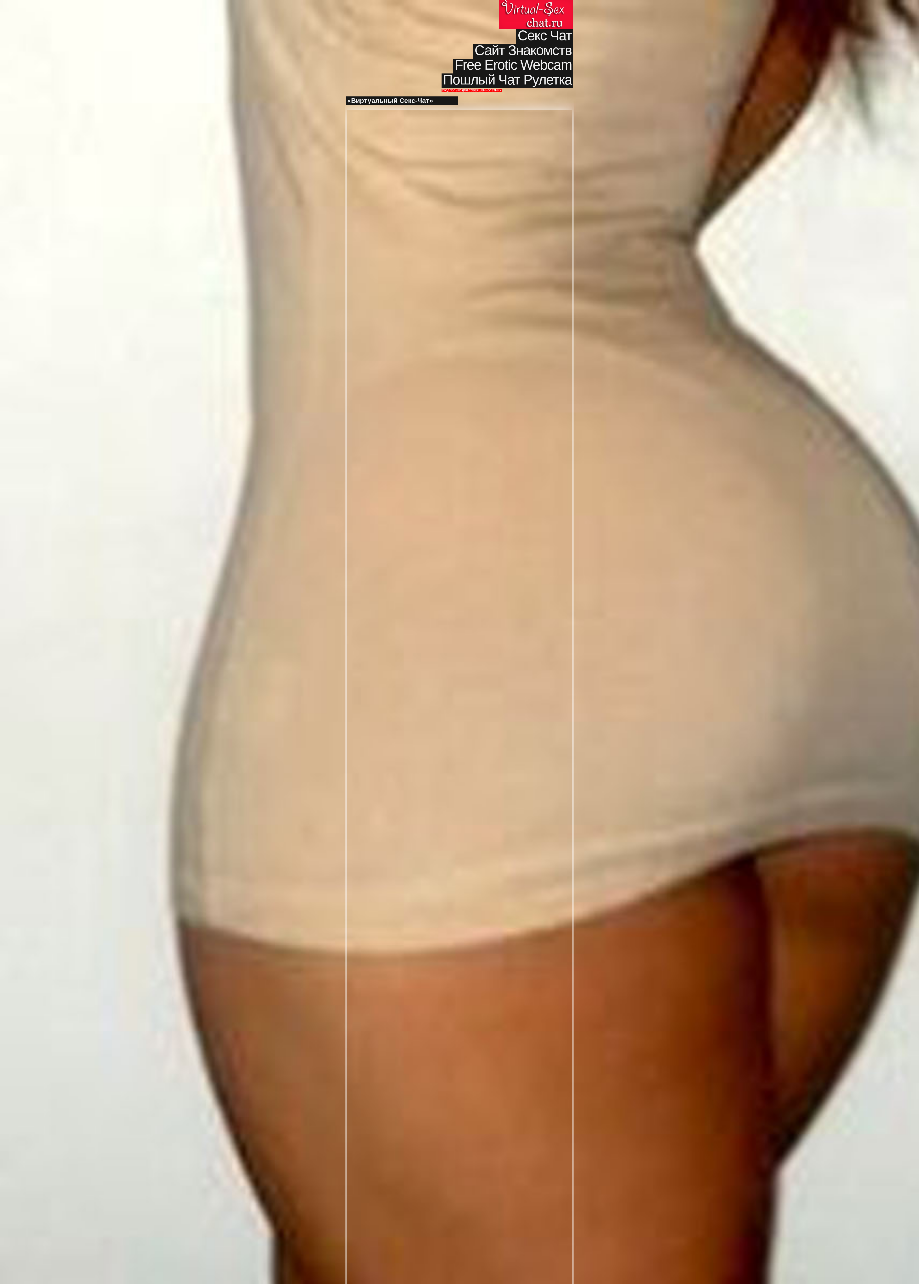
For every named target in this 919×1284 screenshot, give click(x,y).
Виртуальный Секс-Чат (536, 14)
